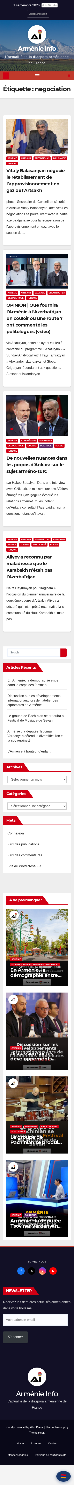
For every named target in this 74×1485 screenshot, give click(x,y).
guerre (12, 163)
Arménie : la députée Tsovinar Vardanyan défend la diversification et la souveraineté (35, 736)
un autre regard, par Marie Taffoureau (35, 964)
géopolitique (16, 298)
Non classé (39, 544)
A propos (36, 1443)
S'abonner (15, 1337)
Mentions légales (18, 1455)
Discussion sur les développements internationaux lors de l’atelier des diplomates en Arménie (34, 700)
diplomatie (59, 158)
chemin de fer (57, 293)
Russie (59, 446)
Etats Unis (59, 539)
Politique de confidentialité (50, 1455)
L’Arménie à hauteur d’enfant (29, 751)
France (12, 544)
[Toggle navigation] (37, 76)
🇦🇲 (63, 1476)
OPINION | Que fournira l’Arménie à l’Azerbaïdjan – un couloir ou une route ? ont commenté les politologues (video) (35, 318)
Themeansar (36, 1432)
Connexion (15, 833)
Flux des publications (23, 844)
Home (20, 1443)
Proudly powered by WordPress (25, 1427)
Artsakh (26, 158)
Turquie (32, 298)
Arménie (12, 158)
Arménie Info (37, 48)
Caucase (40, 293)
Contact (52, 1443)
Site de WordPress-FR (24, 866)
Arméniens (31, 1126)
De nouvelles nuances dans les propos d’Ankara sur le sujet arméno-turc (36, 464)
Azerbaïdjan (42, 158)
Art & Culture (49, 1126)
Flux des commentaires (24, 855)
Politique (46, 446)
